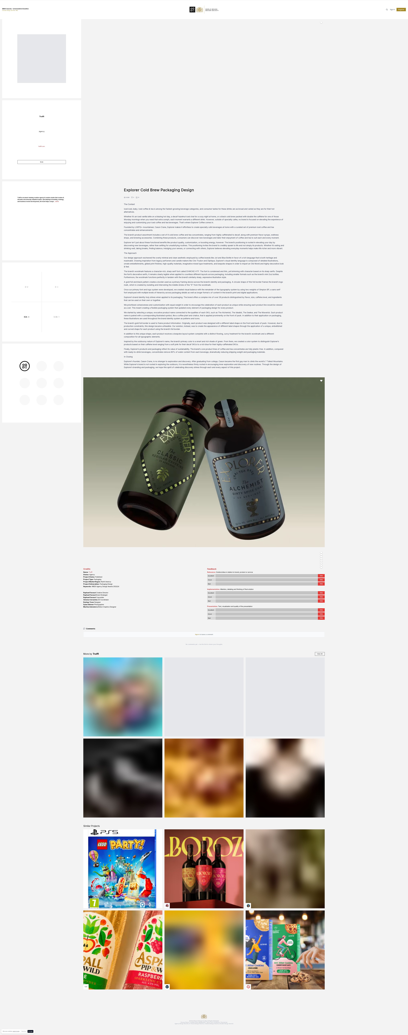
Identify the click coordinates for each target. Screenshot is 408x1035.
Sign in (392, 9)
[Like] (321, 22)
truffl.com (42, 146)
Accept (30, 1031)
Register (401, 9)
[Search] (386, 9)
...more (56, 201)
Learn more (16, 1031)
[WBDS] (25, 366)
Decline (24, 1031)
